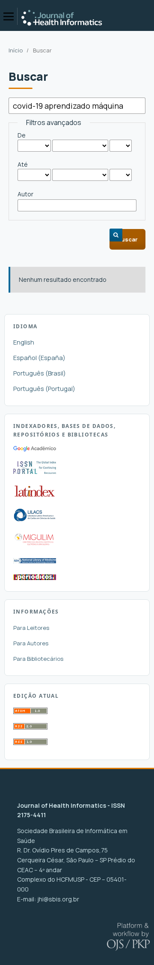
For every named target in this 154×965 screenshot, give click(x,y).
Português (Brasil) (39, 373)
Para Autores (30, 643)
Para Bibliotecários (38, 659)
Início (16, 50)
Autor (25, 194)
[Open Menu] (8, 16)
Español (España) (39, 358)
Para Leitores (31, 628)
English (23, 342)
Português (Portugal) (44, 389)
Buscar (127, 239)
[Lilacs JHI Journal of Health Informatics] (34, 519)
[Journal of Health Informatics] (34, 449)
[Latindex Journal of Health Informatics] (34, 496)
